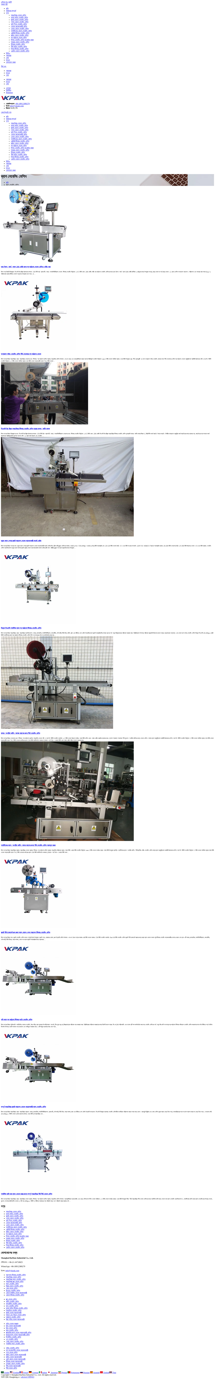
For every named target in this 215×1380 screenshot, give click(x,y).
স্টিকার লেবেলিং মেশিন (18, 44)
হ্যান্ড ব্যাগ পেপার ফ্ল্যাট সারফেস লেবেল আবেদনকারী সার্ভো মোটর (21, 541)
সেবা (7, 58)
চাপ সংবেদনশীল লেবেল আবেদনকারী (17, 1350)
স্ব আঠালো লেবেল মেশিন (19, 38)
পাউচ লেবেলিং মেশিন (12, 1348)
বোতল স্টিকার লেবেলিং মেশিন (15, 1295)
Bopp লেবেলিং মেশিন (13, 1290)
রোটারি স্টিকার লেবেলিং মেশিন (20, 33)
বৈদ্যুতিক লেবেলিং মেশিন (13, 1310)
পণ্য (7, 13)
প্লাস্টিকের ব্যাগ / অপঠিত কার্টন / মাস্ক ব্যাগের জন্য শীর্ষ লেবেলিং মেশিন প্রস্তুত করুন (28, 845)
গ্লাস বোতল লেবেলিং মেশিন (19, 22)
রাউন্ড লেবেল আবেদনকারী (14, 1357)
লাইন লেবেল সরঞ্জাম (12, 1324)
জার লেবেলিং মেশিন (12, 1330)
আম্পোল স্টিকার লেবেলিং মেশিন (16, 1275)
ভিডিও (8, 53)
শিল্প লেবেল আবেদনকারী (13, 1326)
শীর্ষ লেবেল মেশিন (11, 1368)
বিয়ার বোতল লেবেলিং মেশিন (14, 1286)
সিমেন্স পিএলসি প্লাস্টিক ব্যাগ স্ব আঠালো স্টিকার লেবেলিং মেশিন (21, 628)
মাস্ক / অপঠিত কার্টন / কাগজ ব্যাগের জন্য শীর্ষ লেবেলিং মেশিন (20, 733)
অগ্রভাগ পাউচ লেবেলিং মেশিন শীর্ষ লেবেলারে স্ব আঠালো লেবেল (21, 354)
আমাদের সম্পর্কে (11, 11)
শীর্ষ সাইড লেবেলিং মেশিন (19, 47)
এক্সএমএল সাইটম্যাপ (27, 1377)
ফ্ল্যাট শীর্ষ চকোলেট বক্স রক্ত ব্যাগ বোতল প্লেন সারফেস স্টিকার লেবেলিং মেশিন (25, 932)
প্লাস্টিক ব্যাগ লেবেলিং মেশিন (15, 1344)
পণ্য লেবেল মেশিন (11, 1352)
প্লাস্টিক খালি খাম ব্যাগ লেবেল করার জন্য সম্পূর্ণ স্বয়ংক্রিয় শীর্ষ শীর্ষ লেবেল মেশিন (26, 1194)
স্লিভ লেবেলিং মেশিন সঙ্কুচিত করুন (22, 40)
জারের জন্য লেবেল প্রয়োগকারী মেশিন (18, 1335)
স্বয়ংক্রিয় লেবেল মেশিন (18, 15)
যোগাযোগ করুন (11, 62)
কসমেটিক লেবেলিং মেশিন (14, 1304)
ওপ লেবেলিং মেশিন (12, 1339)
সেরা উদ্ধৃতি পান (6, 112)
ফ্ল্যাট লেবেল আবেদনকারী (13, 1313)
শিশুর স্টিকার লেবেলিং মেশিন (19, 49)
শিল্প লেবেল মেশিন (11, 1328)
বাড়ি (7, 8)
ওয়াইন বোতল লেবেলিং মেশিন (20, 51)
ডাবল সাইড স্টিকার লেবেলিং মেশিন (16, 1308)
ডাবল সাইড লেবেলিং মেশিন (19, 17)
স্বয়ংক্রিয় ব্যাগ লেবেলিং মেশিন (16, 1279)
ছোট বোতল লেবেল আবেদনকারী (15, 1359)
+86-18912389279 (22, 104)
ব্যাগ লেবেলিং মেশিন (12, 1284)
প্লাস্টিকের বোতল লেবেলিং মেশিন (21, 31)
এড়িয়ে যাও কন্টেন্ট (6, 2)
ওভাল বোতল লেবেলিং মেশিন (20, 29)
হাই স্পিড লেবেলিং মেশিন (19, 24)
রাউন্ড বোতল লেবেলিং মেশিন (19, 35)
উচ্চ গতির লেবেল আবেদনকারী (15, 1319)
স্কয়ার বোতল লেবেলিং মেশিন (20, 42)
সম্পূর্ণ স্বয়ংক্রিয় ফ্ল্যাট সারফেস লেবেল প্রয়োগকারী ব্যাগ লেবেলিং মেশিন (23, 1107)
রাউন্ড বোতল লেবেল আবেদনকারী (16, 1355)
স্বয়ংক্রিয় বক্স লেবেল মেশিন (14, 1282)
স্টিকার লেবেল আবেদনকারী (14, 1361)
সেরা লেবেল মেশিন (11, 1288)
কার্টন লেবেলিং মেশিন (12, 1301)
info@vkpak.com (17, 106)
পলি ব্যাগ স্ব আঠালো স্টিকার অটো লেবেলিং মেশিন (16, 1020)
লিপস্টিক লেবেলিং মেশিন (13, 1337)
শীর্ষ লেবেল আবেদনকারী (13, 1366)
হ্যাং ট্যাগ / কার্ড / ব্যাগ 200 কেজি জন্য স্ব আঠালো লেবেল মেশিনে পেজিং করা (26, 267)
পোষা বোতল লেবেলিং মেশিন (14, 1341)
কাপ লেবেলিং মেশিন (12, 1306)
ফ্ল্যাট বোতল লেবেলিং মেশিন (19, 20)
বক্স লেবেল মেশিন (11, 1299)
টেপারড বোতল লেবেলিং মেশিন (15, 1364)
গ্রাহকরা (8, 55)
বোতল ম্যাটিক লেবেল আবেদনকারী (16, 1293)
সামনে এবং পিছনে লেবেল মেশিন (16, 1315)
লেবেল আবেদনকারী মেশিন (19, 26)
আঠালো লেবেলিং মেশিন (13, 1317)
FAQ (8, 60)
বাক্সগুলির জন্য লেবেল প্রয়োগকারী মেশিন (18, 1333)
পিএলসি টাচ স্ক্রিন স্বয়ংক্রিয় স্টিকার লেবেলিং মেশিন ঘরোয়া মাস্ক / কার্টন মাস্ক (25, 429)
